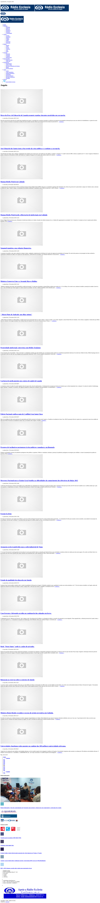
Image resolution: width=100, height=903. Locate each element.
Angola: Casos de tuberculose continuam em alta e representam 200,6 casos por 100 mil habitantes (23, 860)
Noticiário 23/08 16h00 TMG (7, 845)
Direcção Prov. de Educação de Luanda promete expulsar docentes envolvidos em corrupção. (33, 115)
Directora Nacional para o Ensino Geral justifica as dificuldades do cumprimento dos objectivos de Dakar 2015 (39, 480)
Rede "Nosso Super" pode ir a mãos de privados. (17, 646)
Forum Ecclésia (6, 514)
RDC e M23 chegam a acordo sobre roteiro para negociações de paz (16, 868)
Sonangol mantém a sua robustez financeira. (16, 248)
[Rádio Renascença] (9, 817)
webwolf (7, 901)
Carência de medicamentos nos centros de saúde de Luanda (21, 381)
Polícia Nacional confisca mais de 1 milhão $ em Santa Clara (22, 414)
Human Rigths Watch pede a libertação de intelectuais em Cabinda (24, 215)
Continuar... (61, 121)
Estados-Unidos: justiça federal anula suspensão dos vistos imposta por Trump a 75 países (21, 853)
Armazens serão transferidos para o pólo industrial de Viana (22, 547)
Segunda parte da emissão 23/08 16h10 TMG (11, 837)
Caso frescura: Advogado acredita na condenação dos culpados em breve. (26, 613)
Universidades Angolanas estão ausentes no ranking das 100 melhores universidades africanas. (33, 746)
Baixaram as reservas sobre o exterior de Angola (17, 680)
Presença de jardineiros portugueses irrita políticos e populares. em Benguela (27, 447)
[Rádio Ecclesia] (18, 11)
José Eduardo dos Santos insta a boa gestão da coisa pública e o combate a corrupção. (30, 148)
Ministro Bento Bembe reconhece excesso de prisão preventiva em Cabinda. (27, 713)
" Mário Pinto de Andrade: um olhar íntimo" (16, 314)
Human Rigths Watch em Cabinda (12, 182)
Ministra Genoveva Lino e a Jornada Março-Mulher (19, 281)
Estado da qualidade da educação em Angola (16, 580)
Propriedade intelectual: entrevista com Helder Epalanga (21, 348)
